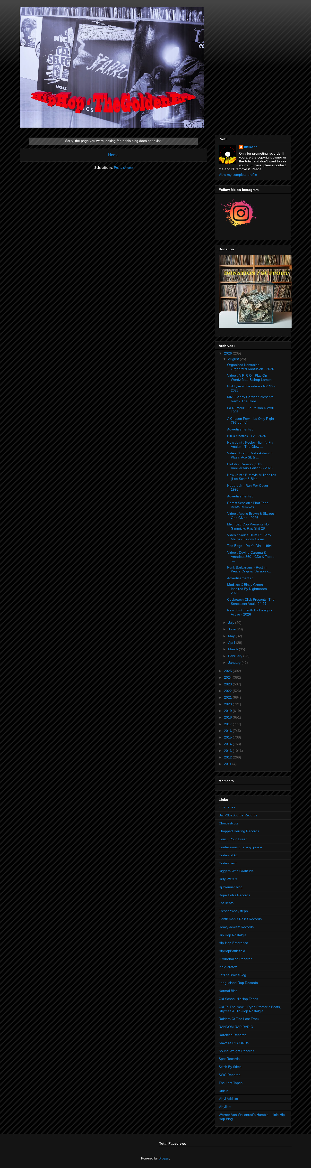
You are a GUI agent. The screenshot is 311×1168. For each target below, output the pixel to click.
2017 (228, 724)
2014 (228, 744)
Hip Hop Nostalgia (232, 935)
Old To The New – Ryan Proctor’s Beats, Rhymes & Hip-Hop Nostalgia (250, 1009)
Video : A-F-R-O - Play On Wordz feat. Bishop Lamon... (251, 378)
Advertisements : (240, 429)
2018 (228, 717)
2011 (228, 764)
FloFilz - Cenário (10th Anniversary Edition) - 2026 (250, 466)
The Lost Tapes (230, 1083)
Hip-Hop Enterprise (233, 943)
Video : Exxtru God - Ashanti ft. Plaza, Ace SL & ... (250, 455)
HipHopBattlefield (232, 951)
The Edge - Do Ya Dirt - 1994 (249, 546)
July (231, 623)
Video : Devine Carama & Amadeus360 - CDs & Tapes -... (250, 557)
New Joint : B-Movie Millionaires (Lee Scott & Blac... (251, 477)
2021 (228, 697)
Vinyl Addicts (228, 1099)
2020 (228, 704)
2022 (228, 691)
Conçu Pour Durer (233, 839)
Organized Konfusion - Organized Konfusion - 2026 (250, 367)
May (232, 636)
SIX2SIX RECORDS (234, 1043)
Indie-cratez (228, 967)
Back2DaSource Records (238, 815)
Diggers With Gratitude (236, 871)
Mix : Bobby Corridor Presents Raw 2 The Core (250, 399)
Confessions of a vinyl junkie (240, 847)
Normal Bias (228, 991)
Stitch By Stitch (230, 1067)
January (235, 662)
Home (113, 155)
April (232, 643)
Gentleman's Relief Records (240, 919)
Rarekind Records (232, 1035)
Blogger (164, 1158)
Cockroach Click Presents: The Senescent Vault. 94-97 (251, 602)
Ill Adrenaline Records (235, 959)
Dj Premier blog (230, 887)
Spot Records (229, 1059)
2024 (228, 677)
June (232, 629)
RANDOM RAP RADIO (236, 1027)
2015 (228, 737)
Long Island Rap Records (238, 983)
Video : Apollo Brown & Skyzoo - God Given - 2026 (251, 516)
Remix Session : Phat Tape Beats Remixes (247, 505)
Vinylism (225, 1107)
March (233, 649)
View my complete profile (238, 175)
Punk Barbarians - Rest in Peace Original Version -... (249, 569)
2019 (228, 711)
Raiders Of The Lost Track (239, 1019)
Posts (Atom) (123, 167)
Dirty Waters (228, 879)
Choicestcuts (228, 823)
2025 (228, 671)
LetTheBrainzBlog (232, 975)
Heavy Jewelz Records (236, 927)
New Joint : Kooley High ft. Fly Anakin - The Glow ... (250, 444)
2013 (228, 751)
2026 (228, 353)
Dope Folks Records (234, 895)
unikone (251, 147)
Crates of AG (228, 855)
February (235, 656)
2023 (228, 684)
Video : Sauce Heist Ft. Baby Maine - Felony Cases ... (249, 537)
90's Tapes (227, 807)
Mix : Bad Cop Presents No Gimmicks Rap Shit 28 (248, 526)
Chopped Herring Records (239, 831)
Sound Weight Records (236, 1051)
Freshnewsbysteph (233, 911)
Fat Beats (226, 903)
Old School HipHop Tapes (238, 999)
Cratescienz (228, 863)
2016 (228, 731)
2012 (228, 757)
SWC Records (229, 1075)
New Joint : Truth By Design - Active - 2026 (249, 612)
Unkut (223, 1091)
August (234, 359)
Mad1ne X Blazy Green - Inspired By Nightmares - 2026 (248, 589)
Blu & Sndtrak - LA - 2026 (246, 436)
